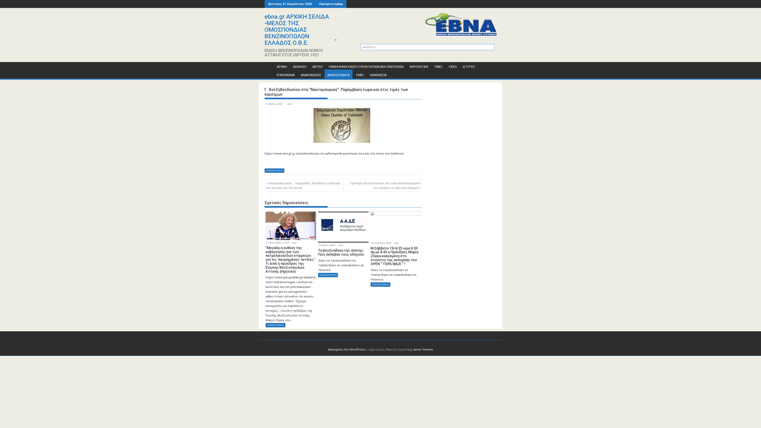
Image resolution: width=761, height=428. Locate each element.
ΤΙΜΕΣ (438, 67)
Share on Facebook (269, 161)
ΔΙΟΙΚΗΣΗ (299, 67)
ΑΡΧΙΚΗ (282, 67)
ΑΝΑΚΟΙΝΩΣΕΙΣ (311, 75)
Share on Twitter (279, 161)
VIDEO (453, 67)
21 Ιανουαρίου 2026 (277, 242)
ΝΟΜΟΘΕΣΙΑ (378, 75)
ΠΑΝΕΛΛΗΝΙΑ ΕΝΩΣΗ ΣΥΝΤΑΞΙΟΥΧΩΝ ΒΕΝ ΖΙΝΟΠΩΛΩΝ (366, 67)
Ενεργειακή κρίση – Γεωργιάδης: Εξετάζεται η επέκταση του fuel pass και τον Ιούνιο (303, 185)
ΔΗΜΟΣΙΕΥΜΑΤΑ (338, 75)
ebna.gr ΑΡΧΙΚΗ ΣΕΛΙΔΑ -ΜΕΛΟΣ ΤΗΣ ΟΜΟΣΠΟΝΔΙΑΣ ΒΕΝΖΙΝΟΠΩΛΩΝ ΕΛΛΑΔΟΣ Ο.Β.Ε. (297, 29)
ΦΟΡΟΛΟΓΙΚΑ (419, 67)
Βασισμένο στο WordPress (346, 349)
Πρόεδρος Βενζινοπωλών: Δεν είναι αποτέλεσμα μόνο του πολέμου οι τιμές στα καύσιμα (385, 185)
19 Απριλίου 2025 (381, 243)
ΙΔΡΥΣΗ (317, 67)
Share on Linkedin (290, 161)
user (289, 104)
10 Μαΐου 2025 (327, 245)
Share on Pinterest (300, 161)
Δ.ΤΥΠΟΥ (469, 67)
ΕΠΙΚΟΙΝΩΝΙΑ (286, 75)
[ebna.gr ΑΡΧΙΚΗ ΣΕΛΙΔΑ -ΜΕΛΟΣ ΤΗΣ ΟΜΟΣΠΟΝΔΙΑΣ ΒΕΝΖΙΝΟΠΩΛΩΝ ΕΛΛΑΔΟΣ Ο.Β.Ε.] (268, 67)
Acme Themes (423, 349)
